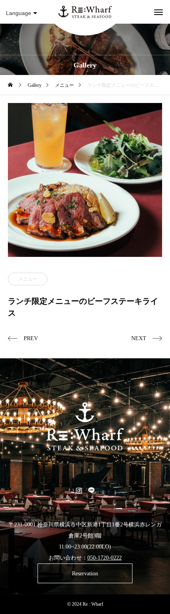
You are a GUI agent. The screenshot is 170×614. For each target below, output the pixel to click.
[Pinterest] (91, 490)
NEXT (138, 338)
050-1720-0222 (104, 558)
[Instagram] (79, 490)
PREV (31, 338)
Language (18, 13)
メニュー (27, 279)
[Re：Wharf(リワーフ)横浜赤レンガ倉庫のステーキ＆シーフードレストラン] (85, 11)
